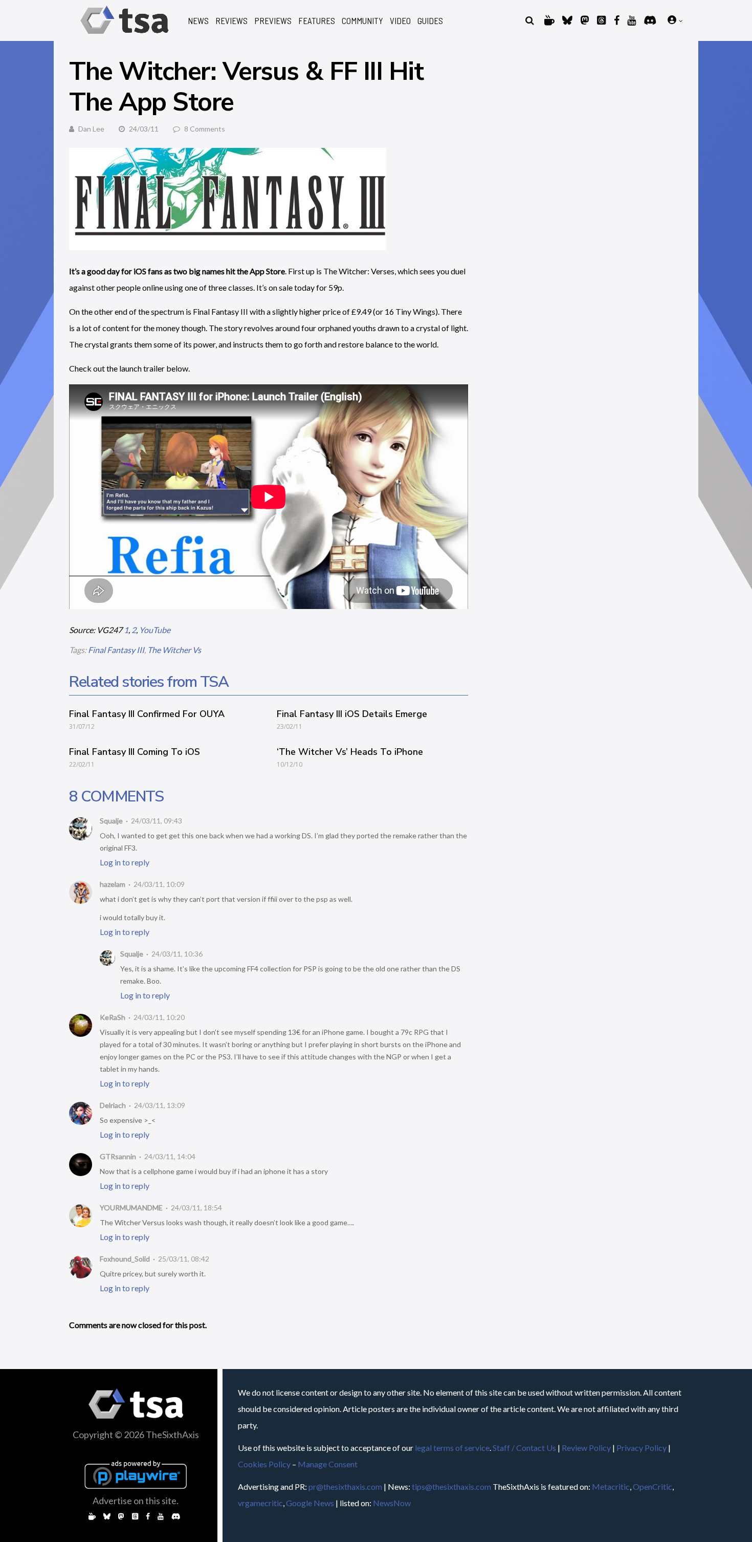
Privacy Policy (641, 1447)
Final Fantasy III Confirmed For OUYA (147, 714)
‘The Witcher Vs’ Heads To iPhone (350, 752)
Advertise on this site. (136, 1500)
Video (400, 20)
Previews (273, 20)
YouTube (154, 630)
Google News (310, 1503)
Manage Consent (328, 1464)
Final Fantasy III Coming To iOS (134, 752)
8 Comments (204, 128)
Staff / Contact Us (524, 1447)
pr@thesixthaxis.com (345, 1486)
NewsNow (392, 1503)
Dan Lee (91, 128)
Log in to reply (124, 862)
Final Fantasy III (116, 650)
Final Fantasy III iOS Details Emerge (352, 714)
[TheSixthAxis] (124, 35)
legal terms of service (452, 1447)
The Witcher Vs (174, 650)
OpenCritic (652, 1486)
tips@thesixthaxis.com (451, 1486)
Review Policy (586, 1447)
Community (362, 20)
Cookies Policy (264, 1464)
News (198, 20)
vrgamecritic (260, 1503)
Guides (430, 20)
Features (316, 20)
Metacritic (611, 1486)
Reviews (231, 20)
